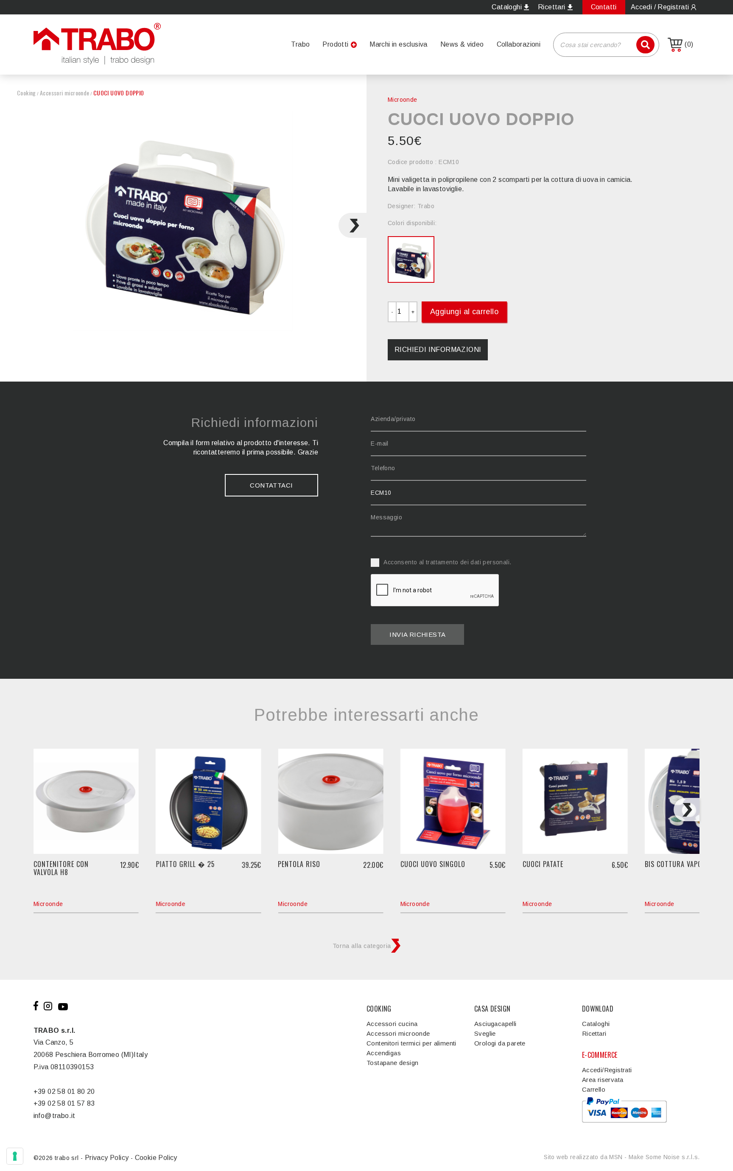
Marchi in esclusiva (398, 44)
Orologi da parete (500, 1043)
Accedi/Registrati (607, 1069)
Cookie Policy (156, 1157)
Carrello (593, 1089)
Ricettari (594, 1033)
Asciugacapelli (495, 1023)
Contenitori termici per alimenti (411, 1043)
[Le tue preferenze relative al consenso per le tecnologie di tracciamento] (15, 1156)
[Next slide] (352, 225)
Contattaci (271, 485)
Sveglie (485, 1033)
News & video (462, 44)
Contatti (604, 7)
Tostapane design (392, 1062)
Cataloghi (596, 1023)
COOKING (379, 1009)
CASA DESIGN (492, 1009)
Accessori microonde (65, 92)
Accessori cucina (391, 1023)
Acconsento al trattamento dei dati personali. (447, 562)
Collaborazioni (519, 44)
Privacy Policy (107, 1157)
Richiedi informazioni (437, 349)
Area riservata (603, 1079)
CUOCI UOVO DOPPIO (118, 92)
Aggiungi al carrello (464, 311)
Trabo (300, 44)
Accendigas (383, 1053)
